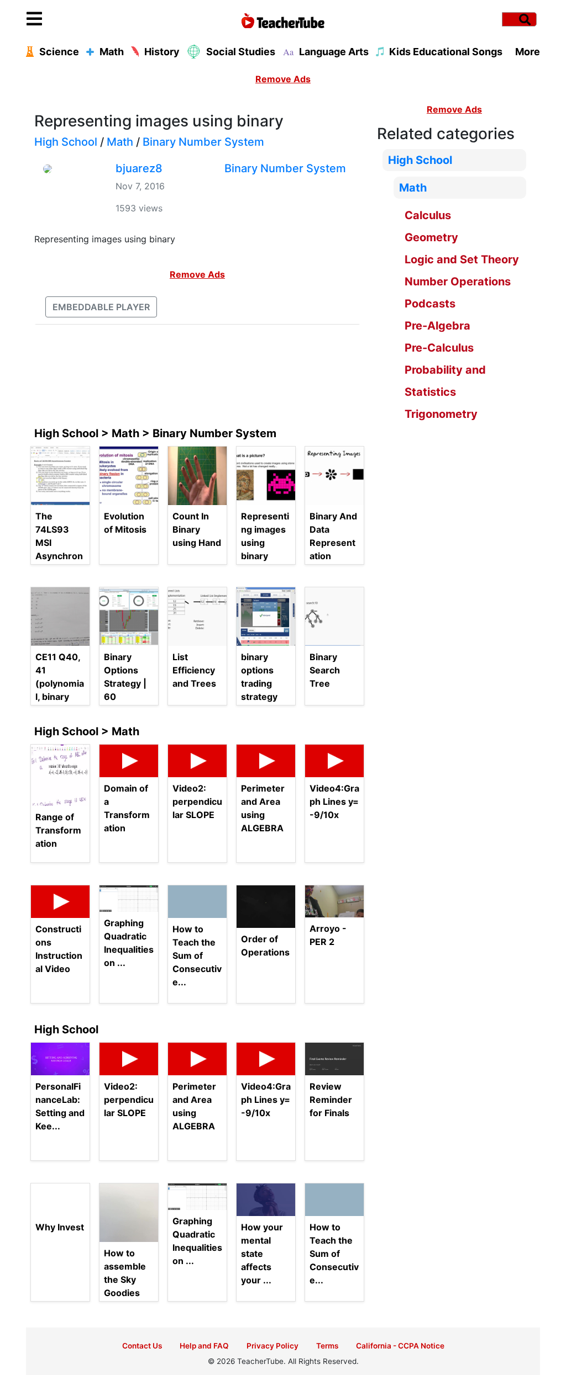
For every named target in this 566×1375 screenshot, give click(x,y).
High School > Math (86, 731)
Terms (327, 1345)
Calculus (428, 215)
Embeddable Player (101, 306)
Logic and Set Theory (462, 259)
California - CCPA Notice (400, 1345)
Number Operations (458, 281)
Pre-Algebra (437, 325)
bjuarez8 (139, 168)
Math (120, 141)
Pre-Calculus (439, 347)
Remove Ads (283, 78)
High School (65, 141)
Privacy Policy (272, 1345)
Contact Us (142, 1345)
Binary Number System (203, 141)
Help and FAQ (204, 1345)
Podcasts (430, 303)
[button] (91, 19)
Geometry (431, 237)
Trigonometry (441, 414)
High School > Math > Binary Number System (155, 433)
